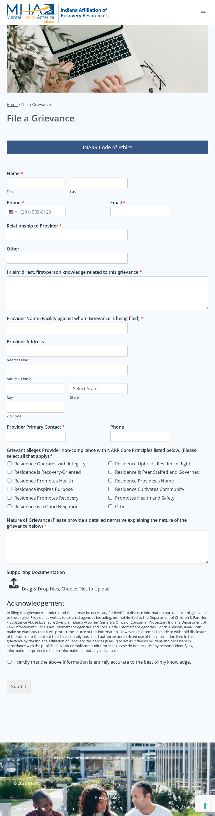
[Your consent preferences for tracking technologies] (205, 806)
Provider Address (25, 342)
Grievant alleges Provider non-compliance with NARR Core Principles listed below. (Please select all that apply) (102, 453)
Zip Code (14, 416)
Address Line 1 (19, 360)
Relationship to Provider (34, 226)
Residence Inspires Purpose (43, 489)
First (10, 191)
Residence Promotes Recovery (46, 498)
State (74, 397)
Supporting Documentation (36, 572)
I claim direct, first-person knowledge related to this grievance (74, 272)
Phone (15, 203)
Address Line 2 (19, 378)
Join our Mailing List (34, 808)
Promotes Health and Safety (144, 498)
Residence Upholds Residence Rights (154, 464)
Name (15, 173)
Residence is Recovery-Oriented (47, 472)
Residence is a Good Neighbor (46, 507)
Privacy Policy (107, 797)
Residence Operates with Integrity (49, 464)
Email (117, 203)
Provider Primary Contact (36, 427)
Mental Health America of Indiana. (129, 757)
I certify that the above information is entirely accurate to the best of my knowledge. (102, 662)
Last (73, 191)
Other (13, 249)
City (10, 397)
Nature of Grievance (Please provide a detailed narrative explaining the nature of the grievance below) (97, 523)
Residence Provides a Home (144, 481)
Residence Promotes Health (43, 481)
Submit (18, 686)
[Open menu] (203, 12)
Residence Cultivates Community (149, 489)
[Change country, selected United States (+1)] (12, 212)
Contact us (68, 808)
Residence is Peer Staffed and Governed (157, 472)
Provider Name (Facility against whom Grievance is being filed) (75, 318)
